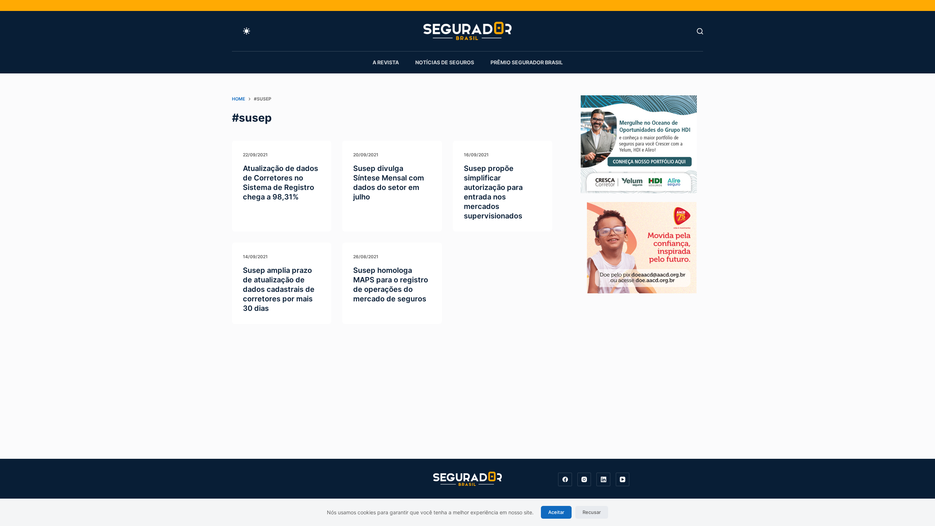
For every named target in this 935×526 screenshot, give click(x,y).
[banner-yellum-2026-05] (639, 143)
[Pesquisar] (700, 31)
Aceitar (556, 512)
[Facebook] (565, 480)
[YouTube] (623, 480)
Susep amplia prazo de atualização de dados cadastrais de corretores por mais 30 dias (278, 289)
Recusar (592, 512)
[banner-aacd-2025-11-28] (642, 247)
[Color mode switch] (246, 31)
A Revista (386, 62)
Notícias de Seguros (444, 62)
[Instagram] (584, 480)
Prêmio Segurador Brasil (527, 62)
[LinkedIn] (603, 480)
